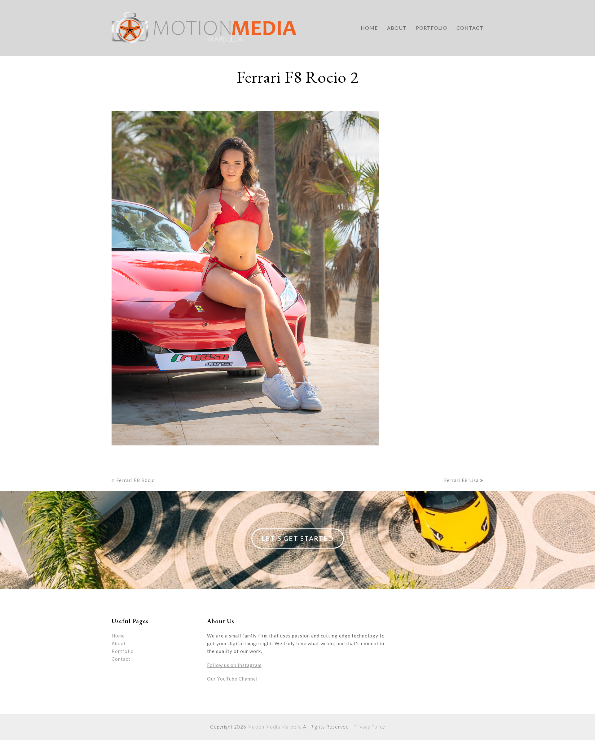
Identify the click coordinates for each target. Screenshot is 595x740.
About (119, 643)
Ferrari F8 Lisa (461, 480)
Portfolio (123, 651)
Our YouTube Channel (232, 678)
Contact (121, 659)
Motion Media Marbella (275, 726)
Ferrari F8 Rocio (135, 480)
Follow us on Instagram (234, 665)
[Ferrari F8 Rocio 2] (245, 443)
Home (118, 635)
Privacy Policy (369, 726)
